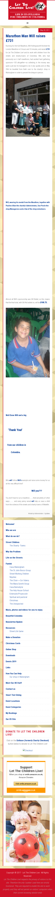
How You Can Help (13, 673)
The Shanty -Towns (17, 545)
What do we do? (13, 536)
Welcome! (10, 524)
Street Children (12, 542)
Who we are (11, 530)
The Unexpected (16, 604)
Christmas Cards (13, 643)
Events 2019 (11, 661)
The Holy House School (19, 590)
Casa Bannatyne (16, 587)
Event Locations (13, 701)
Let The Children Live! (27, 10)
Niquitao (13, 577)
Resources (10, 628)
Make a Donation (13, 637)
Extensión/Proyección (19, 594)
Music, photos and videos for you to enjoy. (24, 610)
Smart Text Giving (13, 695)
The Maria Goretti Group (19, 584)
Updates (47, 513)
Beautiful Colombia (14, 616)
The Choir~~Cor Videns (19, 580)
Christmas (14, 600)
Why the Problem (13, 551)
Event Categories (13, 707)
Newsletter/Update (14, 622)
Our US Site (11, 719)
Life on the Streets (14, 557)
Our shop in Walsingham (19, 677)
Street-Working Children (19, 574)
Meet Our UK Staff (14, 683)
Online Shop (11, 649)
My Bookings (11, 713)
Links (8, 667)
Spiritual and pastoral (18, 597)
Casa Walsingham (17, 567)
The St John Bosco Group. (20, 570)
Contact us (10, 689)
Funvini (9, 564)
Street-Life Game (16, 631)
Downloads (10, 655)
